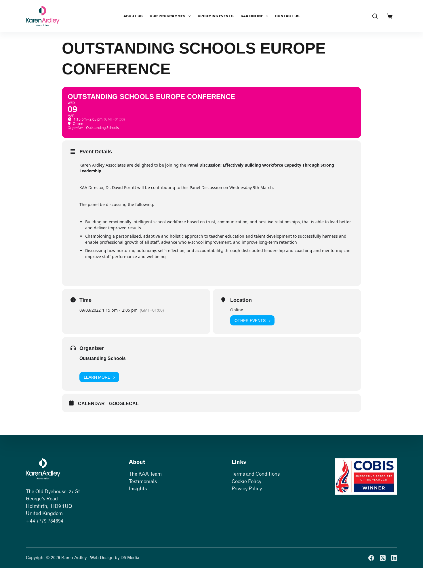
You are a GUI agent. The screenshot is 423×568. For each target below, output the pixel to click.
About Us (133, 16)
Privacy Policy (247, 488)
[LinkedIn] (394, 558)
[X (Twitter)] (383, 558)
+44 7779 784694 (44, 521)
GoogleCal (124, 403)
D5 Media (130, 557)
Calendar (91, 403)
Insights (138, 488)
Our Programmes (167, 16)
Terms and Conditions (256, 474)
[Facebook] (371, 558)
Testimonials (143, 481)
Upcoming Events (216, 16)
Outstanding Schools (102, 358)
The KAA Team (145, 474)
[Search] (375, 16)
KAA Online (252, 16)
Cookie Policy (246, 481)
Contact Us (287, 16)
